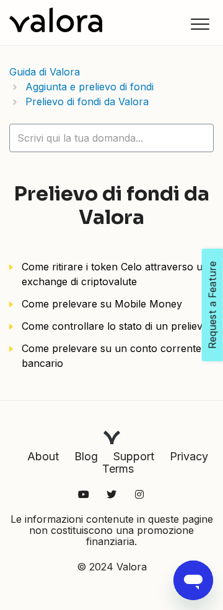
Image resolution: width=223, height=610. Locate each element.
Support (133, 456)
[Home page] (55, 19)
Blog (86, 456)
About (43, 456)
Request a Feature (212, 305)
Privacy (189, 456)
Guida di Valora (44, 72)
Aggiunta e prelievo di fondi (89, 86)
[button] (200, 24)
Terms (118, 468)
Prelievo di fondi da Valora (87, 101)
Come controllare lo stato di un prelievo (115, 326)
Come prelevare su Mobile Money (102, 304)
